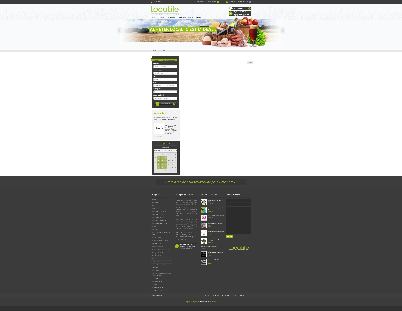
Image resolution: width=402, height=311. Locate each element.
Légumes (155, 229)
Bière (154, 208)
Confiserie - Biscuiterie (159, 220)
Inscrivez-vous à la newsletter (206, 2)
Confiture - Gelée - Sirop (159, 223)
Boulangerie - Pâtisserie (159, 211)
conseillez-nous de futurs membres (241, 14)
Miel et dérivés (156, 238)
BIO (153, 259)
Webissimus (213, 302)
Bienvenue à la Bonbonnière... (216, 215)
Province (156, 64)
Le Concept (161, 18)
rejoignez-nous (240, 12)
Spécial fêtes (156, 278)
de (232, 2)
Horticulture (156, 270)
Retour (250, 62)
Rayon (155, 82)
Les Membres (182, 18)
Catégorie (157, 89)
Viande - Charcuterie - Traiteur (161, 250)
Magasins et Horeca (158, 287)
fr (227, 2)
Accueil (153, 18)
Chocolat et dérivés (158, 217)
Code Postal (157, 70)
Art (153, 205)
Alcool (154, 199)
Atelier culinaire (157, 262)
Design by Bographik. (191, 302)
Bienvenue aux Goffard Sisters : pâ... (214, 201)
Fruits (154, 226)
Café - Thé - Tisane (157, 214)
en (229, 2)
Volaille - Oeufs (156, 256)
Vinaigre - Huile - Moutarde (160, 253)
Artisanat (155, 202)
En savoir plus (158, 136)
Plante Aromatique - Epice (160, 241)
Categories (171, 18)
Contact (199, 18)
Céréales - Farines (157, 281)
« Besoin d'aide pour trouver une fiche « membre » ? (201, 182)
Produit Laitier (156, 244)
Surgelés (154, 284)
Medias (190, 18)
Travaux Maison (157, 290)
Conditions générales (157, 295)
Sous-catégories (159, 95)
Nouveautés (161, 51)
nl (234, 2)
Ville (154, 76)
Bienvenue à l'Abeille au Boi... (209, 246)
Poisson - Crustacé (157, 247)
